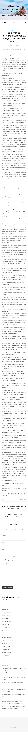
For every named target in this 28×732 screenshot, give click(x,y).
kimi (4, 499)
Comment (4, 564)
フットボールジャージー (8, 640)
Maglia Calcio (5, 618)
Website (4, 550)
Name (4, 535)
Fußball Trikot (5, 603)
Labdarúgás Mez (6, 615)
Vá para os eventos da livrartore (10, 699)
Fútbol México (5, 631)
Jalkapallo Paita (5, 624)
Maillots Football (6, 606)
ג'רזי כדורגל (4, 643)
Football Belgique (6, 652)
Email (3, 542)
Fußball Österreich (6, 646)
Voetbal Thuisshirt (6, 628)
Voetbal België (5, 655)
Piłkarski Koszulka (6, 621)
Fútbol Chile (5, 665)
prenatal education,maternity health (14, 9)
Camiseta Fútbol (6, 612)
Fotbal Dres (5, 609)
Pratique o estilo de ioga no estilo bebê (12, 682)
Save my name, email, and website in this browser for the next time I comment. (12, 559)
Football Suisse (6, 662)
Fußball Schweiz (6, 659)
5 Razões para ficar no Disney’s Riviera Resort (14, 668)
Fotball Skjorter (6, 634)
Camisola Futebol (6, 637)
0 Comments (23, 499)
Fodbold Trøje (5, 600)
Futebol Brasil (5, 649)
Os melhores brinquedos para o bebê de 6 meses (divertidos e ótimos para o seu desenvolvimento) (13, 673)
